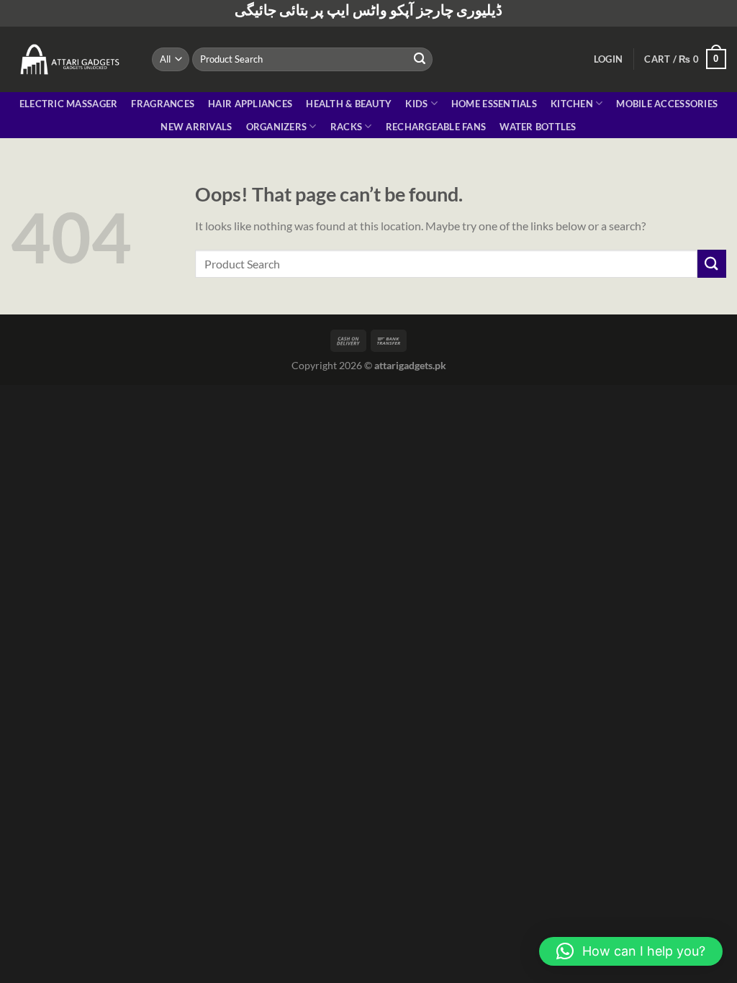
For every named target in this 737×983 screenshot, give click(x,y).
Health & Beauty (349, 103)
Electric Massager (68, 103)
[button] (631, 951)
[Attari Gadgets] (70, 59)
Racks (346, 126)
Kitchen (572, 103)
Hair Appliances (250, 103)
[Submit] (419, 59)
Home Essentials (494, 103)
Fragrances (162, 103)
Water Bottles (537, 126)
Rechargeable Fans (436, 126)
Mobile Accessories (667, 103)
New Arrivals (196, 126)
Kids (416, 103)
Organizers (276, 126)
